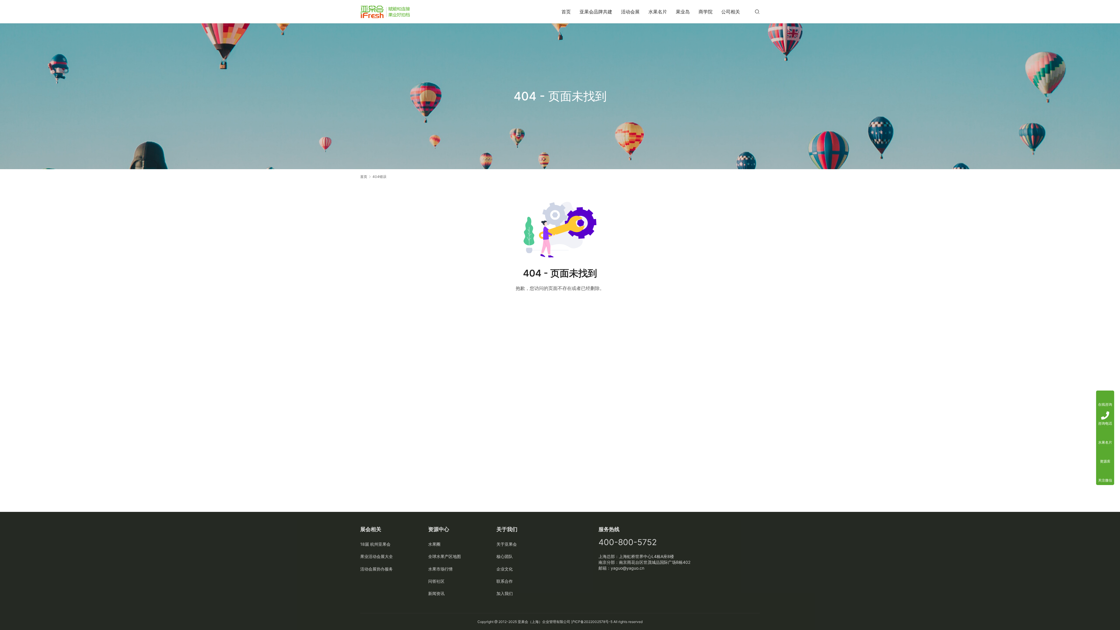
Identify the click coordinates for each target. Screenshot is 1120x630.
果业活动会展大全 (376, 556)
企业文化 (504, 568)
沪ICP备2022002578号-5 (591, 622)
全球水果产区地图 (444, 556)
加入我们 (504, 593)
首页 (566, 12)
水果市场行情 (440, 568)
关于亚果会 (506, 544)
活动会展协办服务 (376, 568)
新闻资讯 (436, 593)
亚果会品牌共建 (596, 12)
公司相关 (730, 12)
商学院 (706, 12)
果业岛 (683, 12)
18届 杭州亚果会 (375, 544)
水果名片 (657, 12)
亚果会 (523, 622)
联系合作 (504, 581)
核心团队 (504, 556)
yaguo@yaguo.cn (627, 568)
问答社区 (436, 581)
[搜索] (757, 11)
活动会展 (630, 12)
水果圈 (434, 544)
